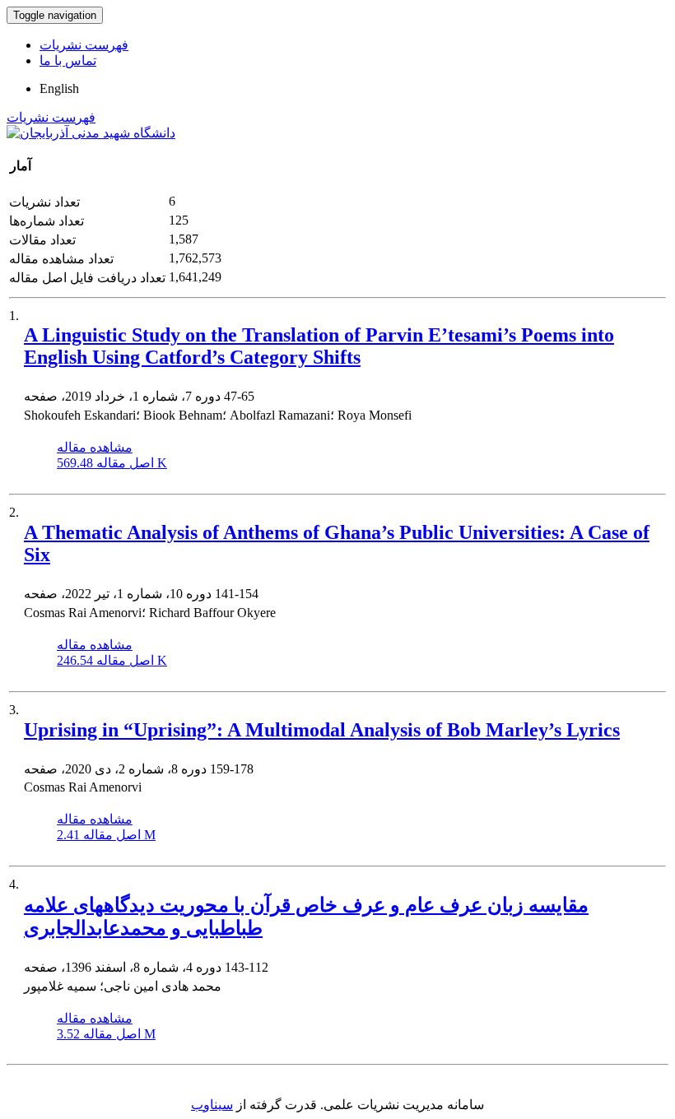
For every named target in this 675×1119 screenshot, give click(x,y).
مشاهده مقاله (95, 447)
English (59, 88)
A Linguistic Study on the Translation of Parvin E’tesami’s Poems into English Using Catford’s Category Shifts (319, 346)
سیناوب (212, 1105)
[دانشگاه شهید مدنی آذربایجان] (91, 133)
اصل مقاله (112, 463)
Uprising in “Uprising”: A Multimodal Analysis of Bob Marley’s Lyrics (322, 730)
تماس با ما (68, 60)
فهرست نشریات (84, 45)
